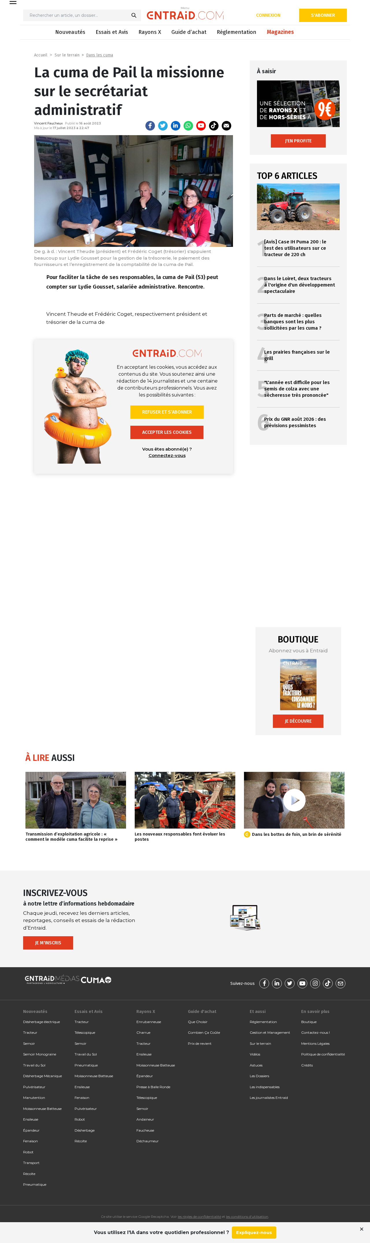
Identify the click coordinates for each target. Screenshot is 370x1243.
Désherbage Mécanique (42, 1076)
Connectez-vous (167, 455)
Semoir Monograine (39, 1054)
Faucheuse (145, 1130)
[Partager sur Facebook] (150, 126)
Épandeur (31, 1130)
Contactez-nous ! (315, 1032)
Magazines (280, 32)
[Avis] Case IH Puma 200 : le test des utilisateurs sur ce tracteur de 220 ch (295, 248)
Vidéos (255, 1054)
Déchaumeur (147, 1141)
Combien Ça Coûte (204, 1032)
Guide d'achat (202, 1011)
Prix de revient (200, 1043)
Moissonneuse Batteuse (42, 1108)
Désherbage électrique (41, 1022)
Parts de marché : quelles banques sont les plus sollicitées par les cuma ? (293, 321)
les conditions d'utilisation (247, 1216)
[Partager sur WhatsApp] (188, 126)
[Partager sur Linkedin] (175, 126)
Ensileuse (30, 1119)
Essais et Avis (112, 32)
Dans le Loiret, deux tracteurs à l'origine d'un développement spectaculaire (299, 285)
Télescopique (85, 1032)
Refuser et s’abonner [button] (167, 412)
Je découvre (298, 721)
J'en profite (298, 141)
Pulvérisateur (34, 1087)
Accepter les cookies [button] (167, 432)
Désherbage (85, 1130)
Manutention (34, 1097)
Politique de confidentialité (323, 1054)
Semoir (29, 1043)
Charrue (143, 1032)
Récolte (29, 1174)
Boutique (309, 1022)
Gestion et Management (270, 1032)
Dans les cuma (99, 55)
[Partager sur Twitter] (163, 126)
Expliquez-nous (254, 1232)
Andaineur (145, 1119)
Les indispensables (265, 1087)
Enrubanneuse (148, 1022)
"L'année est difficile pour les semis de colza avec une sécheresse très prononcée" (297, 388)
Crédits (307, 1065)
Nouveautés (70, 32)
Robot (28, 1152)
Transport (31, 1163)
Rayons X (149, 32)
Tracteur (30, 1032)
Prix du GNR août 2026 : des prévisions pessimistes (295, 422)
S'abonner (323, 15)
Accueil (40, 55)
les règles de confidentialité (199, 1216)
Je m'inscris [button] (48, 942)
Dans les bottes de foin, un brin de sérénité (296, 834)
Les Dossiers (259, 1076)
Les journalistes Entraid (269, 1097)
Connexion (268, 15)
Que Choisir (198, 1022)
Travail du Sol (34, 1065)
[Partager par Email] (226, 126)
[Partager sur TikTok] (214, 126)
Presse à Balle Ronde (153, 1087)
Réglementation (236, 32)
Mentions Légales (315, 1043)
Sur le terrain (67, 55)
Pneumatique (34, 1184)
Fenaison (30, 1141)
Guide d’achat (188, 32)
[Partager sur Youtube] (201, 126)
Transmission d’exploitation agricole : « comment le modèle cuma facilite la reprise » (71, 836)
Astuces (256, 1065)
